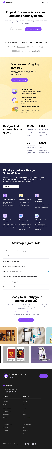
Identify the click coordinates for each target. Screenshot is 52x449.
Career (24, 421)
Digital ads (5, 430)
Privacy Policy (26, 430)
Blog (24, 411)
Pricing (24, 414)
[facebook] (25, 444)
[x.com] (30, 444)
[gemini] (4, 392)
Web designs (6, 417)
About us (25, 401)
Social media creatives (8, 408)
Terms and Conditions (27, 433)
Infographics (5, 427)
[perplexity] (10, 392)
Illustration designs (7, 411)
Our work (25, 404)
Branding (5, 404)
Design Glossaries (27, 424)
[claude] (13, 392)
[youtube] (35, 444)
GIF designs (5, 421)
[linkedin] (33, 444)
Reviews (24, 408)
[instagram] (28, 444)
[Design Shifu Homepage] (8, 2)
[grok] (16, 392)
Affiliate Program (26, 417)
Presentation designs (7, 424)
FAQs (24, 427)
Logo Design (5, 401)
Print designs (6, 414)
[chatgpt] (7, 392)
